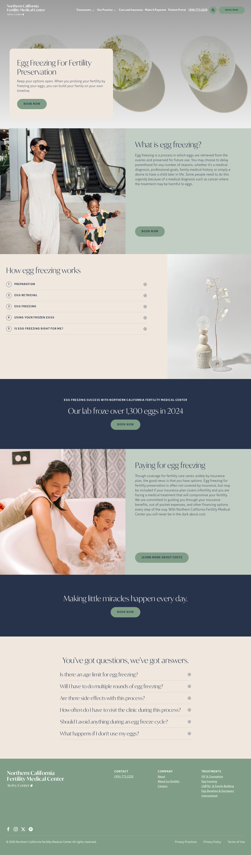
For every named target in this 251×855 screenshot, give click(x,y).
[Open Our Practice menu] (115, 10)
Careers (162, 786)
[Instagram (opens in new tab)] (16, 829)
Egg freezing (209, 781)
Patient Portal (177, 10)
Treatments (83, 10)
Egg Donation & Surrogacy (217, 791)
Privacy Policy (212, 842)
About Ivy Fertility (168, 781)
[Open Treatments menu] (93, 10)
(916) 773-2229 (198, 10)
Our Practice (105, 10)
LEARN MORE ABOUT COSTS (162, 557)
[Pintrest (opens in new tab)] (31, 829)
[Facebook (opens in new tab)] (8, 829)
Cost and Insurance (131, 10)
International (209, 796)
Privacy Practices (186, 842)
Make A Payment (155, 10)
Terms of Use (236, 842)
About (161, 776)
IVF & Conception (212, 776)
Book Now (231, 10)
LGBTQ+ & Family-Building (217, 786)
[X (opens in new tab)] (23, 829)
